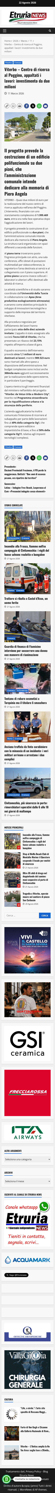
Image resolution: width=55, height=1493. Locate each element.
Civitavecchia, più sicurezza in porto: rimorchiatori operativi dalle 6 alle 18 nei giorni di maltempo (26, 807)
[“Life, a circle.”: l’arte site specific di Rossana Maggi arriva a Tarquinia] (11, 1414)
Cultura (8, 1399)
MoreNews (26, 1489)
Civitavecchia (13, 538)
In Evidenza (22, 690)
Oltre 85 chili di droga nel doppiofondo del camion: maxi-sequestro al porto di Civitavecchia (12, 879)
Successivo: (25, 487)
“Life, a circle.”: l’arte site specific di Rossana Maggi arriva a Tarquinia (33, 1410)
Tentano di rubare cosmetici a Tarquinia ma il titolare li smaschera (25, 700)
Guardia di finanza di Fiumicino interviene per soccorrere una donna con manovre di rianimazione (25, 650)
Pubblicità (32, 1479)
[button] (4, 31)
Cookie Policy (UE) (15, 1479)
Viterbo (8, 62)
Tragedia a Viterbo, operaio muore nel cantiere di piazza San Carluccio (12, 899)
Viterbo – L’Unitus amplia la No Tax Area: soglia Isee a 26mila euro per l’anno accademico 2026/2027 (35, 1448)
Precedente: (25, 472)
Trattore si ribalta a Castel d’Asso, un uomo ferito (26, 600)
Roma (9, 738)
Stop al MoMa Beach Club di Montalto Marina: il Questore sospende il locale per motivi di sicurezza (12, 860)
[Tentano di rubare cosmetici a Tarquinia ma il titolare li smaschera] (27, 678)
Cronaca (18, 62)
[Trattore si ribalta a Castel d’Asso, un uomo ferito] (27, 578)
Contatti (44, 1479)
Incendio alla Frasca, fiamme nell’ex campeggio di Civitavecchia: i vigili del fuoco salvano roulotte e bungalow (26, 550)
